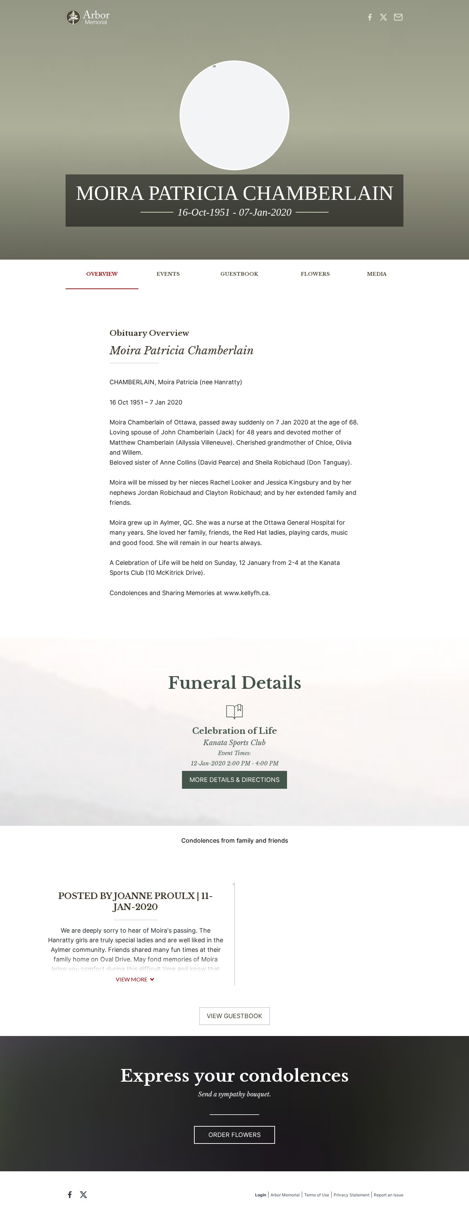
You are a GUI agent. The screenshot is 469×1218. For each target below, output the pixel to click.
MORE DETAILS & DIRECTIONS (234, 779)
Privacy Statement (351, 1194)
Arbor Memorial (285, 1194)
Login (260, 1194)
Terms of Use (316, 1194)
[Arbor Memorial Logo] (88, 17)
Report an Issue (388, 1194)
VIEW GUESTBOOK (234, 1016)
